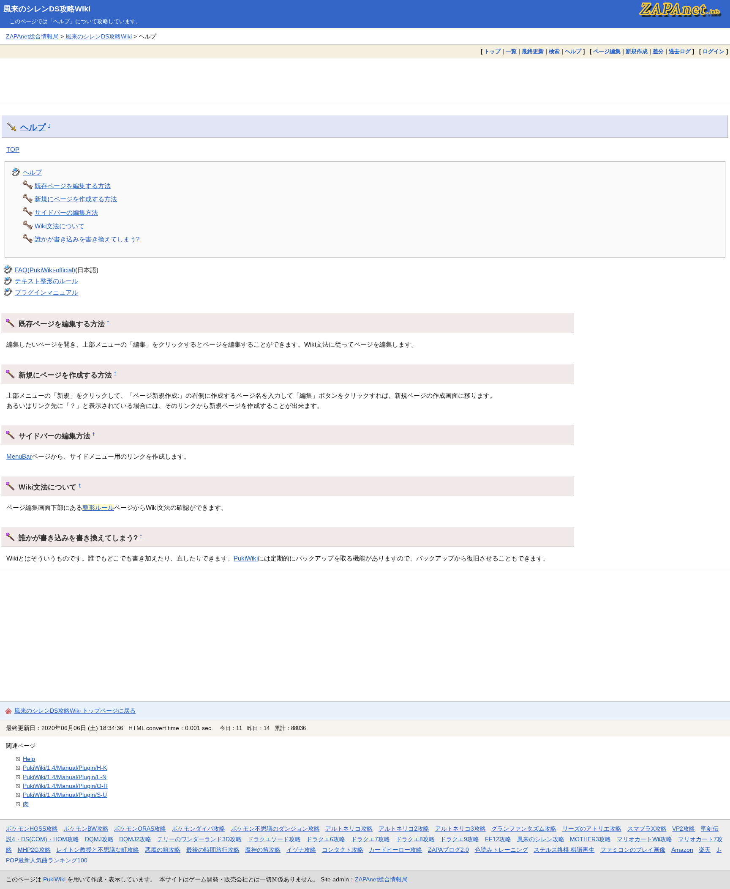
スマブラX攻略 (647, 828)
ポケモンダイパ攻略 (198, 828)
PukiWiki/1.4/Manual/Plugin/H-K (65, 767)
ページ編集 (607, 51)
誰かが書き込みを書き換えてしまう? (87, 239)
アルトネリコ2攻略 (404, 828)
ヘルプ (573, 51)
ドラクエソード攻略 (274, 839)
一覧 (511, 51)
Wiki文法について (59, 226)
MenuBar (19, 456)
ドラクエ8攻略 (415, 839)
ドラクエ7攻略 (370, 839)
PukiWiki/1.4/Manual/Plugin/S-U (65, 794)
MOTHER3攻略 (590, 839)
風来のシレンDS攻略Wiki (46, 9)
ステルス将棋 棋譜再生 (564, 849)
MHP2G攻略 (34, 849)
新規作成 (637, 51)
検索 (554, 51)
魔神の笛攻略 (263, 849)
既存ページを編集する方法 (73, 185)
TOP (12, 149)
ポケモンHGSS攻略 (32, 828)
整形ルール (98, 507)
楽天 (705, 849)
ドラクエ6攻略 (325, 839)
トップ (492, 51)
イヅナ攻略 (301, 849)
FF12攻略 (498, 839)
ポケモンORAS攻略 (140, 828)
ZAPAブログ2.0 (448, 849)
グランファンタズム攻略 (523, 828)
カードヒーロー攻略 (395, 849)
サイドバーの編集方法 (66, 212)
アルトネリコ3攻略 (460, 828)
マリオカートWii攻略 (644, 839)
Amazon (682, 849)
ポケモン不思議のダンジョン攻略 (275, 828)
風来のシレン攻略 (540, 839)
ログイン (714, 51)
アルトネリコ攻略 (349, 828)
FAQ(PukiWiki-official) (45, 270)
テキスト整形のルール (46, 280)
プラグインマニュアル (46, 292)
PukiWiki (246, 558)
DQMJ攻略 (99, 839)
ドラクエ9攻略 (459, 839)
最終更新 (533, 51)
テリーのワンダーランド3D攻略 (199, 839)
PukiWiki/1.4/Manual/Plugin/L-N (64, 777)
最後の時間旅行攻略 (213, 849)
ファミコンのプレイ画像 (632, 849)
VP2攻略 (683, 828)
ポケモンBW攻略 (86, 828)
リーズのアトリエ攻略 (591, 828)
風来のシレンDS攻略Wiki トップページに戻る (75, 710)
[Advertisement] (365, 80)
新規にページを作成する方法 (76, 198)
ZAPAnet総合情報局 (32, 36)
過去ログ (680, 51)
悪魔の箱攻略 (162, 849)
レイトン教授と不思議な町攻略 (97, 849)
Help (29, 758)
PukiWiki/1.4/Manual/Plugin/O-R (65, 785)
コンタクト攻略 (342, 849)
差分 (658, 51)
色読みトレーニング (501, 849)
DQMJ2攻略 (135, 839)
